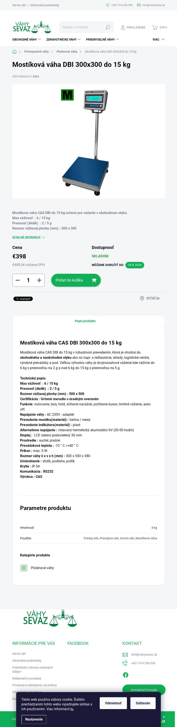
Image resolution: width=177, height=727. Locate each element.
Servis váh (19, 5)
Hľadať (107, 27)
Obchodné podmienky (44, 5)
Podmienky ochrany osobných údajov (32, 669)
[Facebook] (125, 674)
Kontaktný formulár (144, 690)
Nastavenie (34, 719)
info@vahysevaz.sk (144, 654)
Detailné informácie (26, 237)
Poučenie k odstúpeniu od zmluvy (34, 685)
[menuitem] (27, 39)
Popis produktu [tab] (85, 321)
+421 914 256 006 (143, 663)
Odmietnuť (113, 703)
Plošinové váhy (42, 568)
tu (71, 709)
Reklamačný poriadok (26, 678)
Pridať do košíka (69, 280)
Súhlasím (143, 703)
